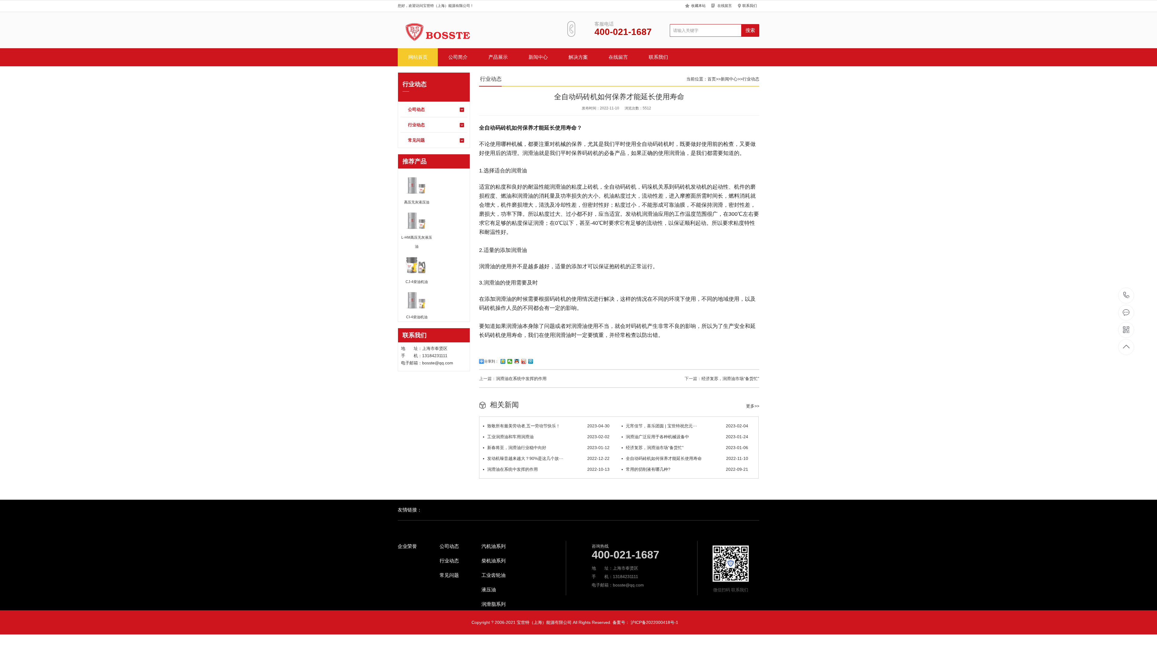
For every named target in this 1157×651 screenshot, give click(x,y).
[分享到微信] (510, 361)
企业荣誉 (407, 546)
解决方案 (578, 57)
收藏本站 (698, 6)
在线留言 (724, 6)
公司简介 (458, 57)
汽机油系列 (493, 546)
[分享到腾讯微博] (530, 361)
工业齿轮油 (493, 575)
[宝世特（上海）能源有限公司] (435, 33)
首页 (711, 79)
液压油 (488, 589)
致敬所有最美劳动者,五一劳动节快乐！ (548, 425)
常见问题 (416, 140)
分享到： (491, 361)
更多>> (752, 406)
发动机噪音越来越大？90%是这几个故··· (548, 458)
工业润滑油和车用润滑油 (548, 436)
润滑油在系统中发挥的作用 (521, 378)
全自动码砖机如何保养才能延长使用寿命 (687, 458)
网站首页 (418, 57)
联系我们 (749, 6)
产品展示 (498, 57)
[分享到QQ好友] (516, 361)
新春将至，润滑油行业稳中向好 (548, 447)
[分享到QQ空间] (503, 361)
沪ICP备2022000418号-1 (654, 622)
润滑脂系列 (493, 604)
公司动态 (416, 109)
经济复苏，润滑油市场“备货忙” (730, 378)
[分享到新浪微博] (523, 361)
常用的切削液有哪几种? (687, 469)
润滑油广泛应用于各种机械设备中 (687, 436)
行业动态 (416, 124)
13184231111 (1126, 295)
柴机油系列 (493, 560)
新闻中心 (538, 57)
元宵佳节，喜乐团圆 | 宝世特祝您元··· (687, 425)
